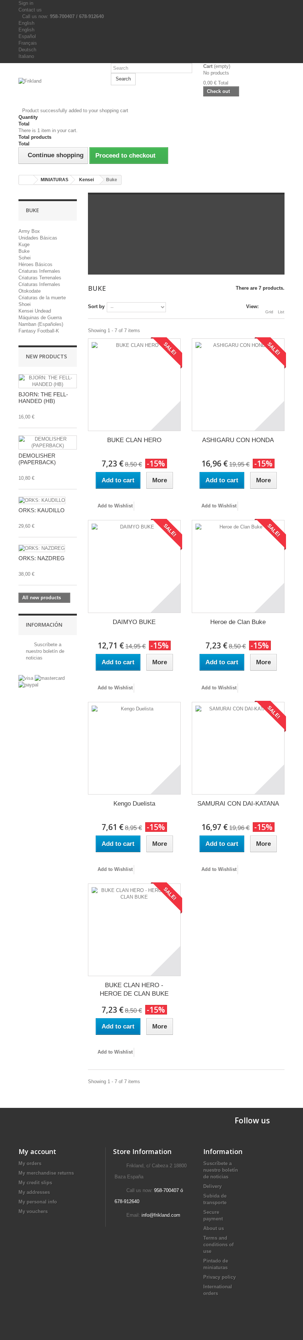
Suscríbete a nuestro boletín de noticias (45, 651)
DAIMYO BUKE (134, 622)
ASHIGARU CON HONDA (238, 440)
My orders (29, 1163)
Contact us (30, 10)
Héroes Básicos (35, 264)
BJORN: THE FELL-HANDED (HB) (43, 397)
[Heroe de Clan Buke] (238, 566)
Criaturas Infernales (39, 271)
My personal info (37, 1202)
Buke (24, 251)
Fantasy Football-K (38, 331)
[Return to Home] (26, 180)
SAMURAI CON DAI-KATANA (238, 803)
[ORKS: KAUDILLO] (41, 500)
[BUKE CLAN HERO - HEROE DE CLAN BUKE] (134, 929)
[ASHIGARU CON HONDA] (238, 384)
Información (44, 624)
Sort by (96, 306)
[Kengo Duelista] (134, 748)
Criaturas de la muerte (42, 297)
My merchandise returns (46, 1173)
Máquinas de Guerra (40, 317)
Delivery (212, 1186)
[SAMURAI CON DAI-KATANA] (238, 748)
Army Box (29, 231)
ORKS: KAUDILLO (41, 510)
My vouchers (33, 1211)
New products (46, 356)
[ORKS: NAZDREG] (41, 548)
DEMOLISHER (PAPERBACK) (37, 458)
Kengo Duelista (134, 803)
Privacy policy (219, 1277)
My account (37, 1151)
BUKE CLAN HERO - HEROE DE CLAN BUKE (134, 989)
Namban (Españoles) (40, 324)
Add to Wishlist (114, 506)
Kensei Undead (34, 311)
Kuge (24, 244)
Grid (269, 312)
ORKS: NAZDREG (41, 558)
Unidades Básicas (37, 238)
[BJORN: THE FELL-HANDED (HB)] (47, 381)
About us (213, 1228)
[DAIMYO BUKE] (134, 566)
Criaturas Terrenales (39, 277)
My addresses (34, 1192)
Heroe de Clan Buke (238, 622)
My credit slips (35, 1182)
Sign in (25, 3)
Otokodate (29, 291)
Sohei (24, 258)
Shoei (24, 304)
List (281, 312)
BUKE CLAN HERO (134, 440)
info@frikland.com (161, 1215)
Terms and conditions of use (218, 1244)
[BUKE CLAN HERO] (134, 384)
